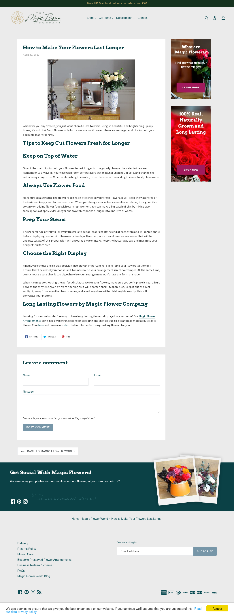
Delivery (22, 543)
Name (26, 375)
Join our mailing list (127, 542)
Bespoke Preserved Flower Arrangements (44, 559)
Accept (217, 608)
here (41, 325)
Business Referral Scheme (34, 565)
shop (67, 325)
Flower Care (25, 554)
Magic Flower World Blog (33, 576)
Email (97, 375)
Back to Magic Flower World (50, 451)
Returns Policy (26, 548)
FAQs (21, 570)
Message (28, 391)
